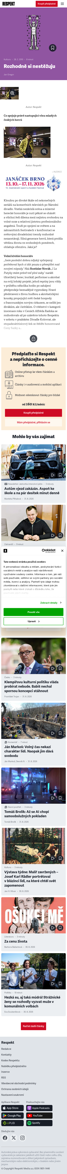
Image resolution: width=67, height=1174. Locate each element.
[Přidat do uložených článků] (60, 475)
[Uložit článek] (52, 48)
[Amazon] (12, 1123)
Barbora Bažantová (13, 947)
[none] (12, 93)
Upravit (32, 621)
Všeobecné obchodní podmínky (18, 1083)
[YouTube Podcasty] (39, 1115)
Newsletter (13, 484)
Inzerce (5, 1071)
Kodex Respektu (10, 1060)
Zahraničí (8, 544)
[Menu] (62, 4)
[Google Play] (12, 1115)
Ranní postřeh (14, 807)
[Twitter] (13, 1140)
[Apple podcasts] (39, 1108)
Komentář (12, 742)
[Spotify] (39, 1123)
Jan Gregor (9, 74)
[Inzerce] (33, 183)
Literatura (9, 937)
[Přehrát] (53, 475)
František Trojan (11, 696)
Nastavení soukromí (12, 1095)
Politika (7, 993)
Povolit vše (34, 612)
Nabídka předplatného (13, 1066)
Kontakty (6, 1054)
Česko (7, 677)
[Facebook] (5, 1140)
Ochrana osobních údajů (15, 1089)
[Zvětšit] (9, 93)
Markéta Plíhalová (12, 499)
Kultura (7, 59)
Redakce (6, 1049)
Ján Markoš (9, 761)
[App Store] (12, 1108)
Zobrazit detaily (48, 602)
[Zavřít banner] (62, 551)
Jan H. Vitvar (10, 891)
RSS (3, 1077)
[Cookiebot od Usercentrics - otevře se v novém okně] (42, 551)
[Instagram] (22, 1140)
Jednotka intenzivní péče (30, 484)
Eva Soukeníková (12, 1012)
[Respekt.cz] (8, 4)
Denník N (20, 761)
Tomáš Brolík (10, 822)
